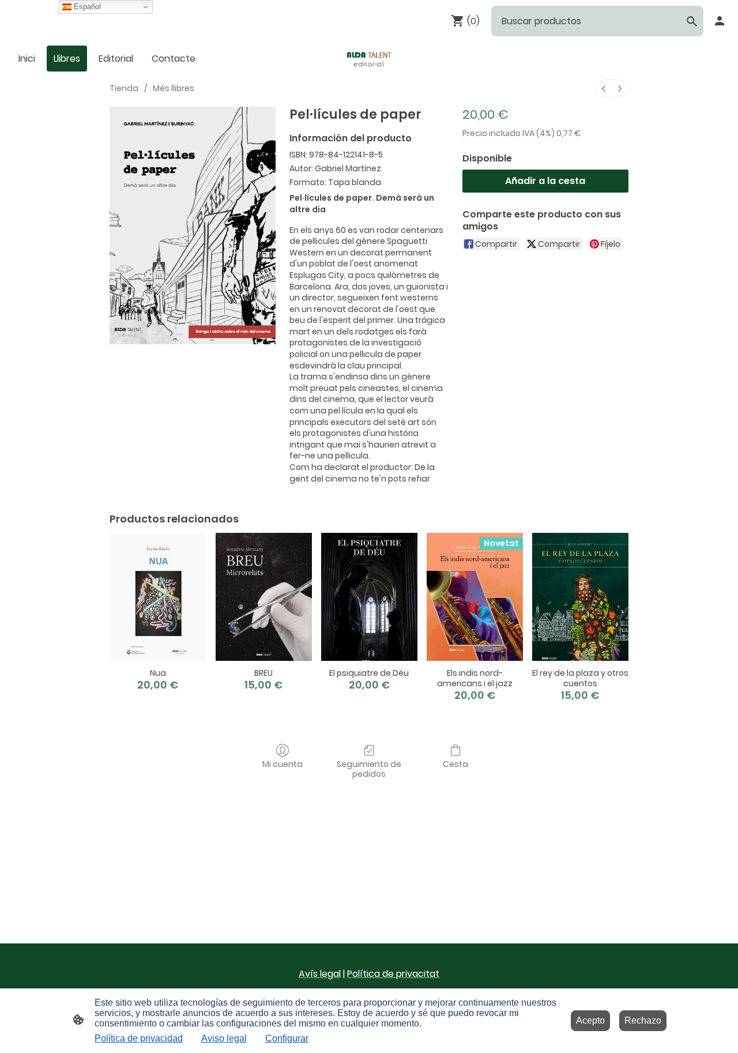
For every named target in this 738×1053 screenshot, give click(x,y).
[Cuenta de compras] (719, 21)
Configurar (286, 1038)
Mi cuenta (282, 763)
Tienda (124, 88)
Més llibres (173, 88)
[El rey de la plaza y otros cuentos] (580, 597)
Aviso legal (224, 1038)
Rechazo (642, 1020)
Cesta (455, 763)
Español (86, 6)
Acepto (590, 1020)
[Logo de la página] (369, 58)
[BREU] (264, 597)
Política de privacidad (139, 1038)
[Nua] (158, 597)
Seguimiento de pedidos (369, 768)
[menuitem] (604, 88)
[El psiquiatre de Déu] (369, 597)
